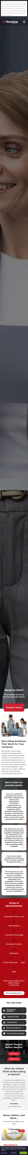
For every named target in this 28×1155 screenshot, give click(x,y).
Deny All (14, 1152)
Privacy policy (4, 1152)
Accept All (23, 1152)
